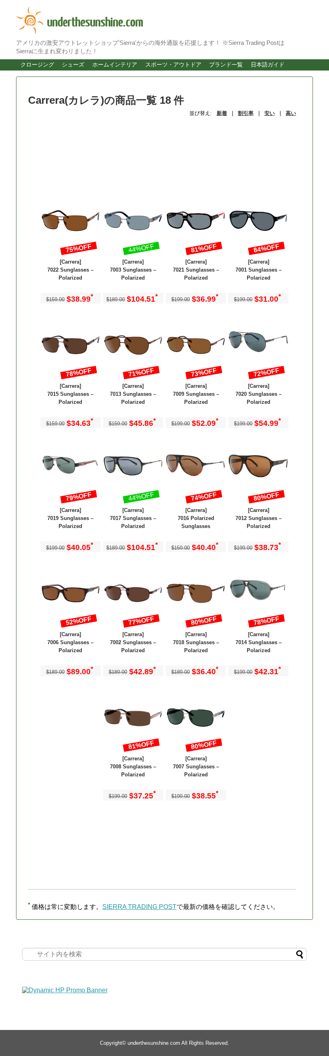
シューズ (73, 64)
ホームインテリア (114, 64)
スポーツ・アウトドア (173, 64)
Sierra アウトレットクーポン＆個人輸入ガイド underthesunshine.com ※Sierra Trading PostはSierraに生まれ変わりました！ (152, 20)
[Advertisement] (92, 143)
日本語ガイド (267, 64)
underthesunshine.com (154, 1043)
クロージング (37, 64)
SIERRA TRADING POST (139, 906)
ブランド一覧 (226, 64)
